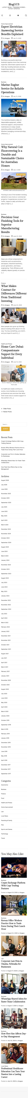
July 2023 (4, 582)
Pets (2, 825)
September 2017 (6, 773)
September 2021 (6, 649)
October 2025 (5, 498)
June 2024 (4, 551)
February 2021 (5, 671)
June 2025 (4, 511)
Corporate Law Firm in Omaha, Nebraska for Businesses (11, 964)
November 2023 (6, 564)
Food (2, 798)
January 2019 (5, 738)
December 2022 (6, 600)
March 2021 (4, 667)
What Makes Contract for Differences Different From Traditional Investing (14, 294)
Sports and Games (6, 829)
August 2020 (5, 689)
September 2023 (6, 573)
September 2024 (6, 542)
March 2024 (4, 556)
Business (3, 82)
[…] (14, 71)
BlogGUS (14, 4)
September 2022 (6, 609)
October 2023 (5, 569)
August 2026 (5, 480)
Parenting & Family (6, 820)
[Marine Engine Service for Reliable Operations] (14, 100)
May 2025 (4, 516)
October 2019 (5, 720)
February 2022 (5, 627)
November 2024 (6, 533)
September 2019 (6, 724)
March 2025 (4, 525)
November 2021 (6, 640)
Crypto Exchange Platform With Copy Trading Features (13, 886)
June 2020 (4, 698)
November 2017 (5, 769)
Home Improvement (7, 24)
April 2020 (4, 707)
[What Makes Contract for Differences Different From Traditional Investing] (14, 308)
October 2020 (5, 685)
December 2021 (5, 636)
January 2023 (5, 596)
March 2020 (4, 711)
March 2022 (4, 622)
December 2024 (6, 529)
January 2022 (5, 631)
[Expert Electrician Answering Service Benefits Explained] (14, 41)
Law (2, 811)
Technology (4, 834)
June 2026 (4, 489)
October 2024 (5, 538)
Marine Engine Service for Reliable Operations (12, 88)
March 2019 (4, 729)
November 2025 (6, 493)
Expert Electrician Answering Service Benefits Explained (12, 30)
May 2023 (4, 591)
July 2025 (4, 507)
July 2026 (4, 484)
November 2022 (6, 604)
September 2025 (6, 502)
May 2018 (4, 756)
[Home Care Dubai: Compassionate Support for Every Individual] (14, 365)
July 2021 (4, 658)
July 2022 (4, 613)
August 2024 (5, 547)
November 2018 (6, 747)
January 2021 (5, 676)
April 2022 (4, 618)
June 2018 (4, 751)
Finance (3, 283)
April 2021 (4, 662)
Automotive (4, 785)
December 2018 (5, 742)
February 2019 (5, 733)
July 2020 (4, 693)
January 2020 (5, 716)
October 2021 (5, 645)
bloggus (7, 38)
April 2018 (4, 760)
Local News (4, 816)
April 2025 (4, 520)
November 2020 (6, 680)
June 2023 (4, 587)
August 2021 (5, 653)
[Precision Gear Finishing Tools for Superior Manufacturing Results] (14, 239)
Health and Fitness (6, 344)
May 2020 (4, 702)
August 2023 (5, 578)
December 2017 (5, 765)
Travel (3, 838)
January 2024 (5, 560)
